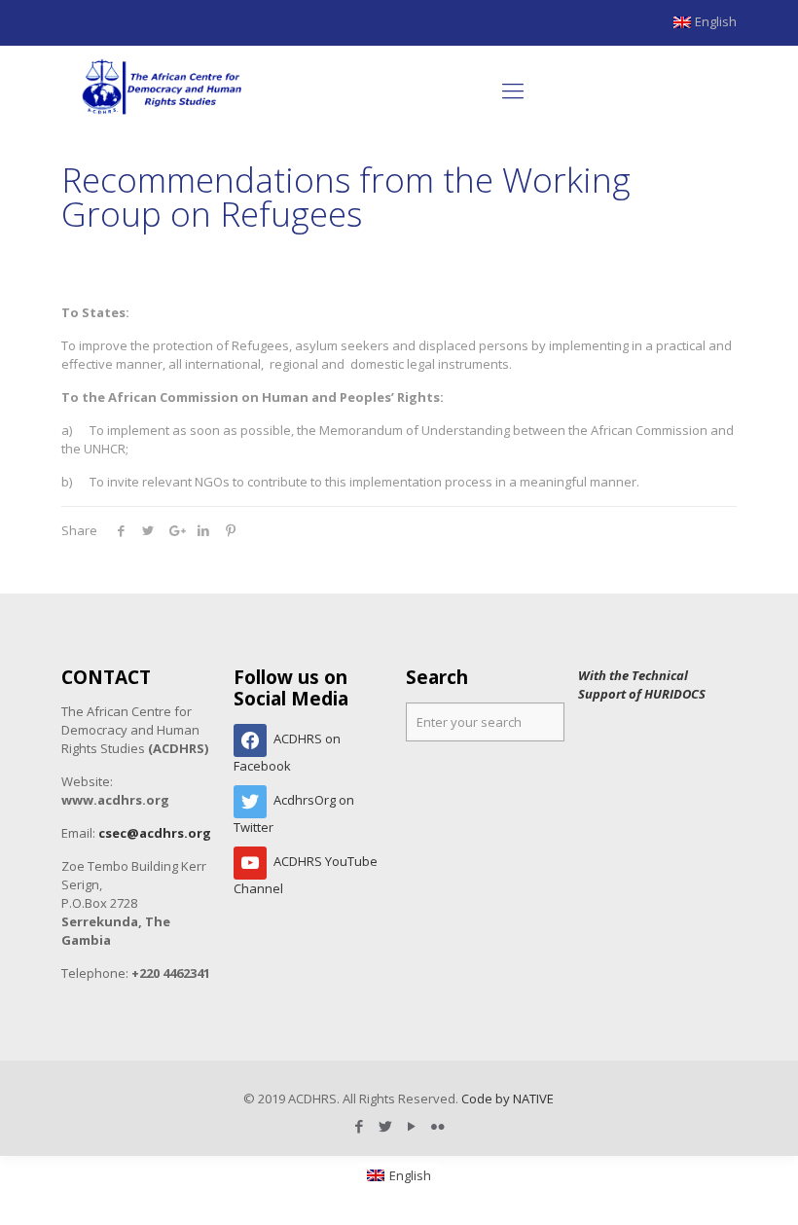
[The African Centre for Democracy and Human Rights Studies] (163, 89)
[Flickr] (438, 1125)
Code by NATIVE (507, 1098)
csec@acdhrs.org (154, 833)
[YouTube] (412, 1125)
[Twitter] (386, 1125)
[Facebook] (359, 1125)
